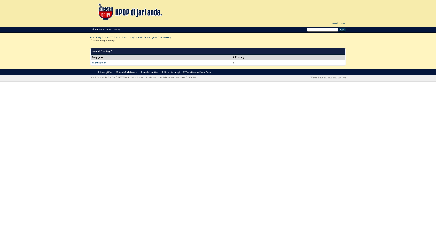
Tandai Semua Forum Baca (198, 72)
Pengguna (97, 57)
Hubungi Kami (106, 72)
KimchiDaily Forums (128, 72)
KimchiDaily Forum (99, 37)
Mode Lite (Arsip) (172, 72)
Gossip (125, 37)
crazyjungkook (98, 62)
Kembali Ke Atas (150, 72)
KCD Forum (115, 37)
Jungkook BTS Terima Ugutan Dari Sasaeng (150, 37)
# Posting (238, 57)
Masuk (335, 23)
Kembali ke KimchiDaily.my (107, 29)
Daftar (343, 23)
